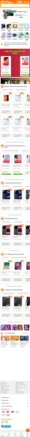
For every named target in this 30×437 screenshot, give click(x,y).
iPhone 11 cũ (3, 385)
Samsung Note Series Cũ (8, 293)
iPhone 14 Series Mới (8, 89)
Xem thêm (25, 333)
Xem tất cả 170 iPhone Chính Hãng (14, 142)
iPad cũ (17, 386)
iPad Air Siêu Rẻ (4, 392)
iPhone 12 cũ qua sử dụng (21, 385)
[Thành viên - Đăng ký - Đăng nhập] (28, 2)
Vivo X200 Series (6, 221)
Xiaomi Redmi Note (17, 186)
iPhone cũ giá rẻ (4, 383)
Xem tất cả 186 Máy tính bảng (14, 286)
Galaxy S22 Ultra (4, 391)
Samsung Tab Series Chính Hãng (19, 257)
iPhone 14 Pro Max (19, 391)
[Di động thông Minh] (7, 2)
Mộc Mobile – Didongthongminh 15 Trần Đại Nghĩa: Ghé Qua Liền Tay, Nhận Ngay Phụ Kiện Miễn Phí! (16, 44)
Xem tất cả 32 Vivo (14, 250)
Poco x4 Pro (3, 382)
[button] (29, 116)
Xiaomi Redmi (6, 186)
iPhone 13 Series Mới (21, 89)
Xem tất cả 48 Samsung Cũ (14, 321)
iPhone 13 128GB (19, 383)
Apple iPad (5, 257)
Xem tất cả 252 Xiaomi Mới (14, 215)
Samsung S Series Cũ (23, 293)
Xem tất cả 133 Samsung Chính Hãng (14, 179)
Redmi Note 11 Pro (4, 388)
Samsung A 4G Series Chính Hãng (10, 150)
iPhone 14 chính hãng (5, 390)
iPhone (17, 390)
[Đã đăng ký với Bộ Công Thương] (6, 426)
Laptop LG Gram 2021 (20, 382)
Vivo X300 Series (18, 221)
